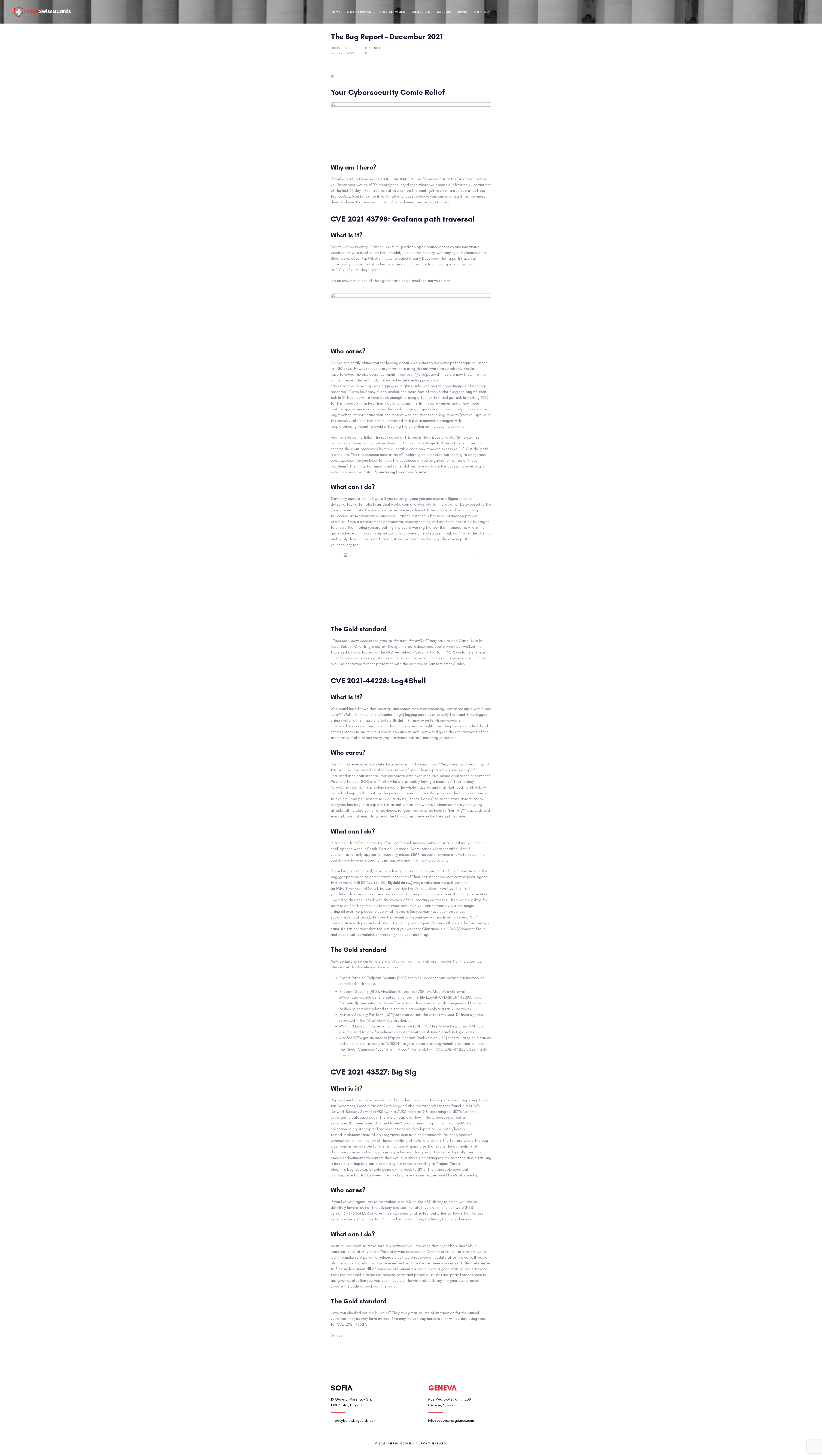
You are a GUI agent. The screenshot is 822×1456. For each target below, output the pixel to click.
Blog (368, 53)
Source (336, 1335)
